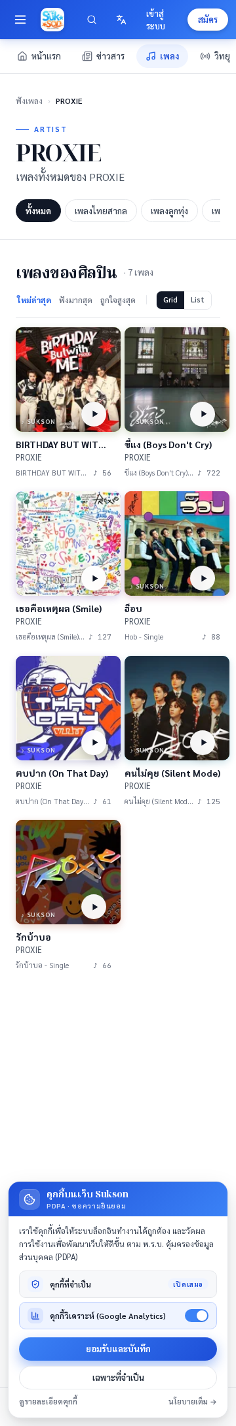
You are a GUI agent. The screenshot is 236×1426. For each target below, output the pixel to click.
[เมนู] (20, 20)
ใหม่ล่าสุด (34, 300)
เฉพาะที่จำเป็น (118, 1377)
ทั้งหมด (38, 210)
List (198, 299)
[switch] (196, 1315)
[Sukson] (52, 19)
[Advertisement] (118, 1109)
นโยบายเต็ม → (192, 1401)
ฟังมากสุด (75, 300)
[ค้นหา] (92, 20)
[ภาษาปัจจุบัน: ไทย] (121, 20)
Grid (170, 299)
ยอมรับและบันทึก (118, 1348)
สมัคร (208, 19)
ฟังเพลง (29, 100)
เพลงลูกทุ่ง (169, 210)
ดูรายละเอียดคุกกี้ (48, 1401)
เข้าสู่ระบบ (155, 19)
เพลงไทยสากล (101, 210)
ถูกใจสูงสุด (118, 300)
